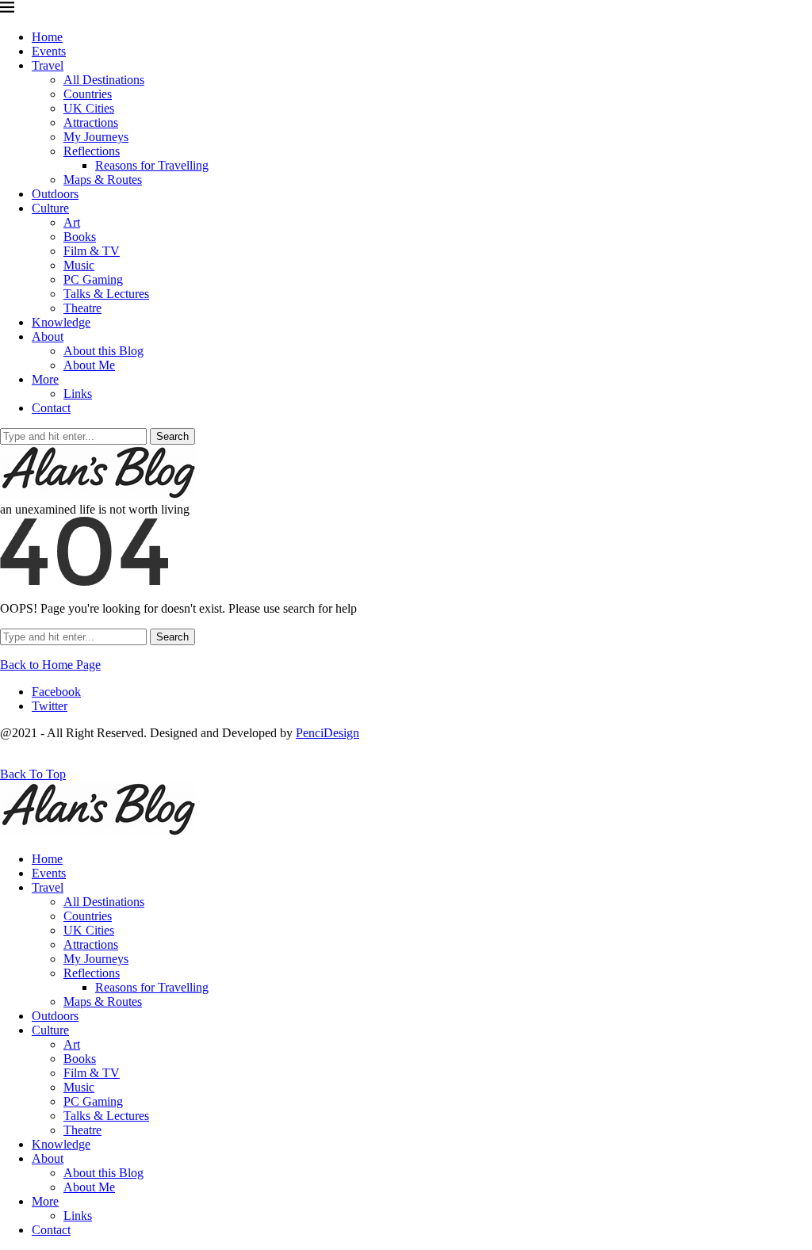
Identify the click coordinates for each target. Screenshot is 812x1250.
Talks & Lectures (106, 293)
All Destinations (103, 79)
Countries (87, 94)
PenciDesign (327, 733)
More (45, 379)
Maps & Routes (102, 179)
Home (47, 37)
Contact (51, 408)
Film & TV (91, 251)
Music (78, 265)
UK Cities (88, 108)
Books (79, 236)
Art (71, 222)
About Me (89, 365)
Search (172, 436)
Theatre (82, 308)
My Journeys (95, 136)
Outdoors (55, 194)
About (47, 336)
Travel (47, 65)
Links (77, 393)
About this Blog (103, 350)
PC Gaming (93, 279)
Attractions (90, 122)
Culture (50, 208)
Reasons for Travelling (152, 165)
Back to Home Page (50, 664)
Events (49, 51)
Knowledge (61, 322)
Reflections (91, 151)
